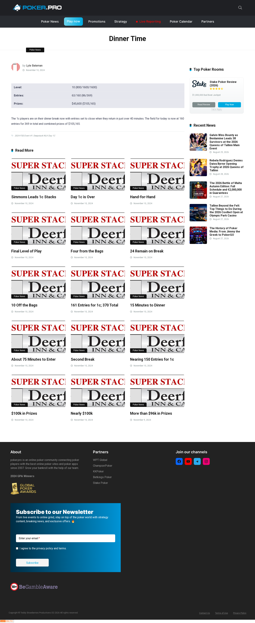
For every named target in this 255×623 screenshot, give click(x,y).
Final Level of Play (26, 251)
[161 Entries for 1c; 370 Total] (98, 283)
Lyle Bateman (34, 65)
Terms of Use (221, 613)
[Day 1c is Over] (98, 174)
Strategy (120, 21)
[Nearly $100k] (98, 391)
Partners (207, 21)
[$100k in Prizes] (38, 391)
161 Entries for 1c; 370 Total (94, 305)
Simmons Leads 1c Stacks (33, 197)
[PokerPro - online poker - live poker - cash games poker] (37, 7)
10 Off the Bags (24, 305)
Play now (73, 21)
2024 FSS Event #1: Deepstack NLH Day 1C (35, 135)
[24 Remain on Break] (157, 228)
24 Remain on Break (146, 251)
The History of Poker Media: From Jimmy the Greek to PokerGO (225, 231)
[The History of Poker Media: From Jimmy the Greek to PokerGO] (198, 243)
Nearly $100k (82, 413)
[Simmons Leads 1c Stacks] (38, 174)
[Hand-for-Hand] (157, 174)
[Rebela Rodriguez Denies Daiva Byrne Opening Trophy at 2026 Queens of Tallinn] (198, 175)
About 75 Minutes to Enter (33, 359)
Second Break (82, 359)
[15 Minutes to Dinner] (157, 283)
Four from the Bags (87, 251)
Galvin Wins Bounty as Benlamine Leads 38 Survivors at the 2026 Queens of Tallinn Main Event (225, 141)
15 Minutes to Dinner (147, 305)
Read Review (204, 104)
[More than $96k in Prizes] (157, 391)
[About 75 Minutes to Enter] (38, 337)
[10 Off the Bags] (38, 283)
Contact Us (204, 613)
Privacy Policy (239, 613)
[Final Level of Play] (38, 228)
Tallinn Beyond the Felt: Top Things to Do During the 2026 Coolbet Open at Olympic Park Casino (226, 210)
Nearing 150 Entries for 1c (152, 359)
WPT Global (100, 460)
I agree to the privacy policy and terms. (43, 548)
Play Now (229, 104)
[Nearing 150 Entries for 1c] (157, 337)
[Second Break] (98, 337)
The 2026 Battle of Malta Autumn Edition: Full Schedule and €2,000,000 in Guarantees (226, 188)
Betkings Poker (102, 477)
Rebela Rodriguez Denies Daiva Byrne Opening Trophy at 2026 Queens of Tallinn (227, 165)
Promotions (96, 21)
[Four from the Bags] (98, 228)
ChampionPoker (102, 465)
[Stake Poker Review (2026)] (199, 86)
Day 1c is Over (83, 197)
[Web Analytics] (7, 621)
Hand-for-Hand (142, 197)
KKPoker (98, 471)
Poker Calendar (181, 21)
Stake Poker (100, 483)
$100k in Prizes (24, 413)
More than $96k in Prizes (151, 413)
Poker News (50, 21)
